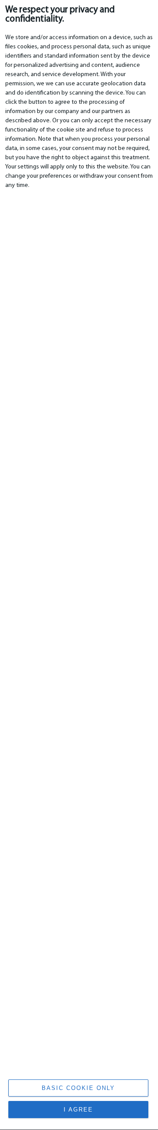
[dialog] (79, 565)
